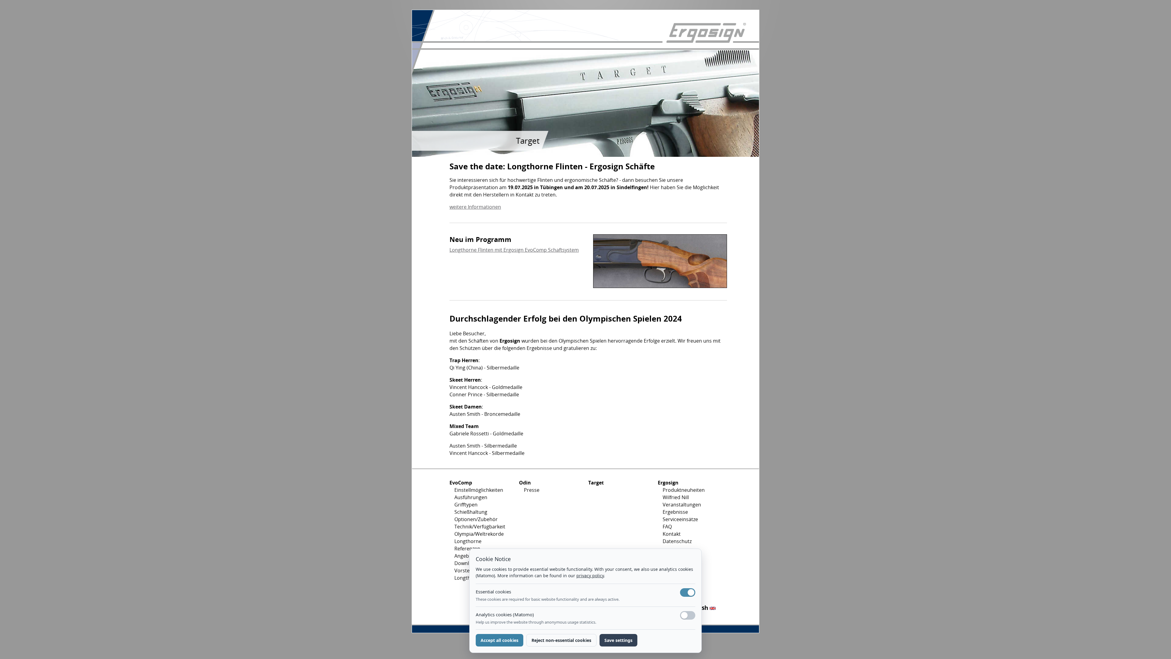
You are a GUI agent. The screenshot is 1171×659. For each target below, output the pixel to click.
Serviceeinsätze (680, 519)
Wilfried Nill (676, 497)
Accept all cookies (499, 640)
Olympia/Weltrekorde (479, 534)
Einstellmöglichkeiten (478, 490)
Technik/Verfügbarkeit (479, 526)
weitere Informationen (475, 206)
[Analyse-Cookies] (687, 615)
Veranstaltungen (682, 504)
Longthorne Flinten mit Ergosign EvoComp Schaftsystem (514, 250)
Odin (525, 482)
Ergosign (668, 482)
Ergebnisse (675, 512)
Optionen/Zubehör (476, 519)
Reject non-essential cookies (561, 640)
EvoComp (460, 482)
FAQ (667, 526)
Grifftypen (466, 504)
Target (596, 482)
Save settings (618, 640)
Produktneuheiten (684, 490)
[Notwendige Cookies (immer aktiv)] (687, 592)
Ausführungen (470, 497)
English (699, 607)
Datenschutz (677, 541)
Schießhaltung (470, 512)
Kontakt (672, 534)
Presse (531, 490)
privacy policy (590, 575)
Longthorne (468, 541)
